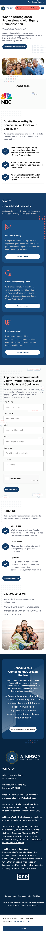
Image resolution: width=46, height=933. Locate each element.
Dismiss (23, 928)
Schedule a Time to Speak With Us (23, 729)
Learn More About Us (11, 578)
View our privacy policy (22, 921)
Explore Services (23, 256)
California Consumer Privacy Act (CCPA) (20, 833)
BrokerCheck (30, 798)
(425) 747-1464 (9, 778)
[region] (23, 924)
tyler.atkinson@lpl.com (12, 775)
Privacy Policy (10, 895)
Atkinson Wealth (7, 8)
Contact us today (11, 489)
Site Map (36, 895)
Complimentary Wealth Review (27, 8)
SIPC (38, 810)
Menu (42, 8)
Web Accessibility (24, 895)
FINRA (31, 810)
